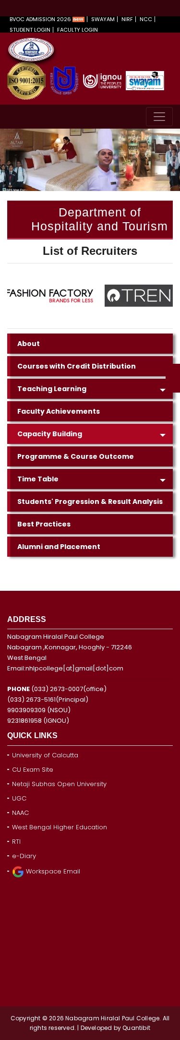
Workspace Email (52, 871)
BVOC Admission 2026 (41, 19)
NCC (146, 19)
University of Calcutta (45, 755)
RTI (16, 841)
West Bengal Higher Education (59, 827)
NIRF (127, 19)
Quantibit (136, 1028)
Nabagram (83, 1018)
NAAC (20, 812)
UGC (19, 798)
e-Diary (24, 856)
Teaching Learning (51, 389)
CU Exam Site (32, 769)
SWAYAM (103, 19)
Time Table (38, 479)
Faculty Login (77, 30)
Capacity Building (49, 434)
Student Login (30, 30)
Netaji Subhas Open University (59, 784)
